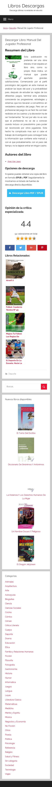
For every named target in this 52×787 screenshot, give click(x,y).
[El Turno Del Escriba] (26, 417)
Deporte (12, 28)
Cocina (8, 612)
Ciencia (8, 603)
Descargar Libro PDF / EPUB (27, 193)
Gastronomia (11, 669)
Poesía (8, 734)
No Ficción (10, 726)
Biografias (9, 599)
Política (8, 739)
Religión (8, 752)
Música (8, 717)
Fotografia (10, 665)
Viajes (7, 774)
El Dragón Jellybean (26, 564)
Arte (7, 590)
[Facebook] (10, 248)
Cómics (8, 617)
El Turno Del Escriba (26, 433)
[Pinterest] (42, 248)
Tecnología (10, 769)
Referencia (10, 748)
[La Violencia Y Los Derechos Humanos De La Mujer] (26, 481)
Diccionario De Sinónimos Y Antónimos (26, 464)
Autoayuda (10, 595)
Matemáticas (11, 704)
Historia (8, 673)
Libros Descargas (26, 6)
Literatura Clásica (13, 700)
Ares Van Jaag (14, 161)
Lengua (8, 691)
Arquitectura (11, 586)
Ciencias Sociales (13, 608)
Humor (8, 678)
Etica (7, 647)
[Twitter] (20, 248)
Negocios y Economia (15, 721)
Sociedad (9, 765)
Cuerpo (8, 630)
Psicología (10, 743)
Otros (7, 730)
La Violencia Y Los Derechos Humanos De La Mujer (26, 497)
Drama (8, 638)
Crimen (8, 621)
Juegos (8, 686)
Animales (9, 582)
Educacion (10, 643)
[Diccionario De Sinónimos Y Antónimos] (26, 450)
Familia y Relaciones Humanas (19, 651)
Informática (10, 682)
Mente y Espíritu (12, 713)
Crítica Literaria (12, 625)
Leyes (8, 695)
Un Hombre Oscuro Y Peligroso (26, 531)
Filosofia (9, 660)
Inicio (5, 28)
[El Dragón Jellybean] (26, 549)
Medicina (9, 708)
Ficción (8, 656)
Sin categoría (11, 761)
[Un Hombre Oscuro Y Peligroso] (26, 516)
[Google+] (31, 248)
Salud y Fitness (12, 756)
